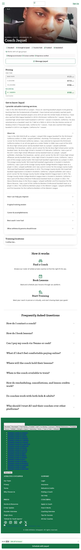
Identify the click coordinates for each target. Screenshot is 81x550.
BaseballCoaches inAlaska (17, 435)
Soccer (7, 429)
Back (8, 9)
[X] (25, 522)
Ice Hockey (43, 427)
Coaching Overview (48, 511)
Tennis (40, 429)
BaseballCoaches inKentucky (18, 463)
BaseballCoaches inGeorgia (17, 450)
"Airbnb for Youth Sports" (13, 519)
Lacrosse (51, 427)
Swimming (33, 429)
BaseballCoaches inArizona (17, 436)
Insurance (44, 484)
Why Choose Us (9, 492)
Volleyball (56, 429)
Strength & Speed (22, 429)
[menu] (3, 3)
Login (43, 481)
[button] (40, 133)
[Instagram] (10, 522)
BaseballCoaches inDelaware (18, 446)
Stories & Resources (11, 504)
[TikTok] (20, 522)
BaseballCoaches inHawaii (17, 452)
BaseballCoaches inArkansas (18, 438)
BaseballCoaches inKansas (17, 461)
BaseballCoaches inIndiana (17, 457)
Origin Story (8, 515)
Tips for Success (47, 515)
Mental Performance (62, 427)
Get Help (44, 496)
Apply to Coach (46, 504)
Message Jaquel (41, 61)
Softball (13, 429)
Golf (37, 427)
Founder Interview (10, 511)
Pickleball (73, 427)
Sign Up (76, 3)
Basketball (15, 427)
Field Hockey (24, 427)
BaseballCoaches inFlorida (17, 448)
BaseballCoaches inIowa (16, 459)
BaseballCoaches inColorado (18, 442)
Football (31, 427)
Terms (6, 488)
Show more (8, 472)
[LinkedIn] (15, 522)
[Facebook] (5, 522)
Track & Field (47, 429)
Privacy (6, 484)
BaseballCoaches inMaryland (18, 469)
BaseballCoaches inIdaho (17, 453)
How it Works (46, 508)
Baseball (7, 427)
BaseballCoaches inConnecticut (19, 444)
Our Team (7, 481)
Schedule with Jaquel (40, 546)
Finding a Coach (47, 492)
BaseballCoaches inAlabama (18, 433)
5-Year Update (9, 508)
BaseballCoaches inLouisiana (18, 465)
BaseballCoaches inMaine (17, 467)
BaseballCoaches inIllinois (17, 455)
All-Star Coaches (47, 519)
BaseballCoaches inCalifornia (18, 440)
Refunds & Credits (47, 488)
